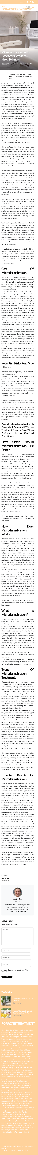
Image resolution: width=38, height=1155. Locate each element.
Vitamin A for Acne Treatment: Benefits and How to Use (22, 1012)
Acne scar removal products (17, 74)
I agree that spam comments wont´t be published (15, 971)
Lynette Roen (6, 63)
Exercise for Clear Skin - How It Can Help (22, 999)
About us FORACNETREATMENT (14, 1150)
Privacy (27, 1150)
